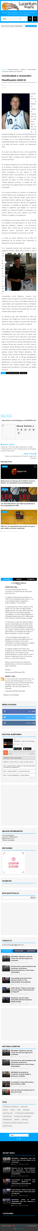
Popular (19, 951)
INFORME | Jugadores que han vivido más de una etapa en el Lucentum (21, 958)
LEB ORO (4, 466)
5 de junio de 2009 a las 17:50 (15, 672)
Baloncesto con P (8, 838)
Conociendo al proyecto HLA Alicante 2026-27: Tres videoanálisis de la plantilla (21, 980)
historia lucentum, (25, 85)
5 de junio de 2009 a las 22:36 (15, 691)
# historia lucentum (12, 373)
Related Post (6, 462)
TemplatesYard (21, 1226)
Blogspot (20, 1228)
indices (25, 1119)
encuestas (7, 1116)
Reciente (7, 951)
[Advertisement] (19, 48)
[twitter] (20, 1139)
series (16, 1119)
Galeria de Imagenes (22, 1116)
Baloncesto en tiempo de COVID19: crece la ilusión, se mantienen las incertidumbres (18, 482)
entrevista (7, 1119)
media (5, 1110)
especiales (7, 1126)
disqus (18, 579)
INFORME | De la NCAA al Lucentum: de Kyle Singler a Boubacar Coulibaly (21, 1074)
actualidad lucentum (24, 26)
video (12, 1110)
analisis (24, 1106)
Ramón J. (8, 676)
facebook (30, 579)
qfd (19, 1110)
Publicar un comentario (11, 695)
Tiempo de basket (8, 840)
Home (4, 69)
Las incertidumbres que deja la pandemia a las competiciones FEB (18, 504)
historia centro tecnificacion (15, 1122)
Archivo (31, 951)
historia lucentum (13, 69)
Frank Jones (9, 587)
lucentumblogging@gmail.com (13, 945)
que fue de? (8, 1113)
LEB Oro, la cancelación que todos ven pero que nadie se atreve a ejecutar (18, 527)
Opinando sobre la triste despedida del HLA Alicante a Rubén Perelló (21, 999)
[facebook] (17, 1139)
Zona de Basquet (8, 835)
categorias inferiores (24, 1113)
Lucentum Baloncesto (10, 837)
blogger (7, 579)
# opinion (23, 373)
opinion (23, 69)
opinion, (4, 87)
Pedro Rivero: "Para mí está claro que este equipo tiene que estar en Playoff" (23, 990)
